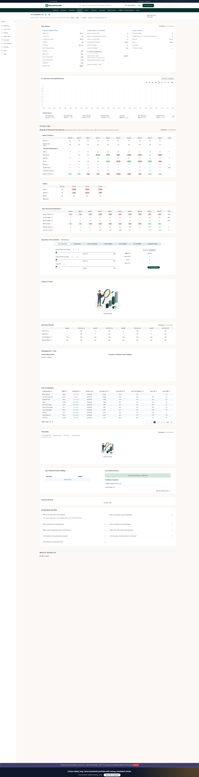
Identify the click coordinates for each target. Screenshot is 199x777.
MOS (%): (127, 263)
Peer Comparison (7, 43)
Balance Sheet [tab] (57, 435)
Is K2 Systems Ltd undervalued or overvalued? (123, 536)
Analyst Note (6, 36)
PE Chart (164, 78)
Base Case (145, 250)
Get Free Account (148, 5)
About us (55, 10)
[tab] (62, 244)
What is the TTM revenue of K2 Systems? (121, 530)
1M (149, 82)
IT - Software (83, 17)
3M (152, 82)
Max (172, 82)
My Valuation (152, 250)
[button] (126, 10)
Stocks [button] (79, 10)
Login (139, 5)
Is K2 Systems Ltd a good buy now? (53, 542)
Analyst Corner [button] (111, 10)
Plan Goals (102, 10)
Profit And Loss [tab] (46, 435)
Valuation (5, 33)
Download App (53, 1)
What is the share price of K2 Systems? (54, 514)
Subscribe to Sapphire (112, 775)
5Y (165, 82)
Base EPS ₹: (127, 256)
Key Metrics (6, 25)
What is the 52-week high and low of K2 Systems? (57, 530)
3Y (162, 82)
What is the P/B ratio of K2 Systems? (120, 524)
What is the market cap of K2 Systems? (121, 515)
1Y (159, 82)
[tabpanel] (107, 450)
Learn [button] (137, 10)
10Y (168, 82)
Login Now (135, 765)
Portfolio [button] (93, 10)
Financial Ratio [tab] (76, 435)
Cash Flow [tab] (66, 435)
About (5, 54)
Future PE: (58, 264)
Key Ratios (171, 78)
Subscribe (147, 1)
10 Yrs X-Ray (6, 29)
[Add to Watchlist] (46, 14)
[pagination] (171, 422)
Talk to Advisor (131, 5)
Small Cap (90, 17)
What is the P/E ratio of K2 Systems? (53, 524)
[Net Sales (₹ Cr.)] (109, 391)
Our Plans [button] (63, 10)
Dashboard (72, 10)
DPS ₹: (127, 259)
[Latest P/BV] (169, 392)
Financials (5, 47)
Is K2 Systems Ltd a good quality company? (55, 536)
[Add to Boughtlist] (49, 14)
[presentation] (173, 116)
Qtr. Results (6, 40)
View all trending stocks (162, 490)
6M (156, 82)
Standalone (162, 26)
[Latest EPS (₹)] (124, 392)
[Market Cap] (93, 392)
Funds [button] (86, 10)
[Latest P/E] (156, 392)
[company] (51, 392)
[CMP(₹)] (66, 392)
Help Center (141, 1)
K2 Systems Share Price (100, 17)
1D (146, 82)
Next (167, 422)
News (4, 50)
